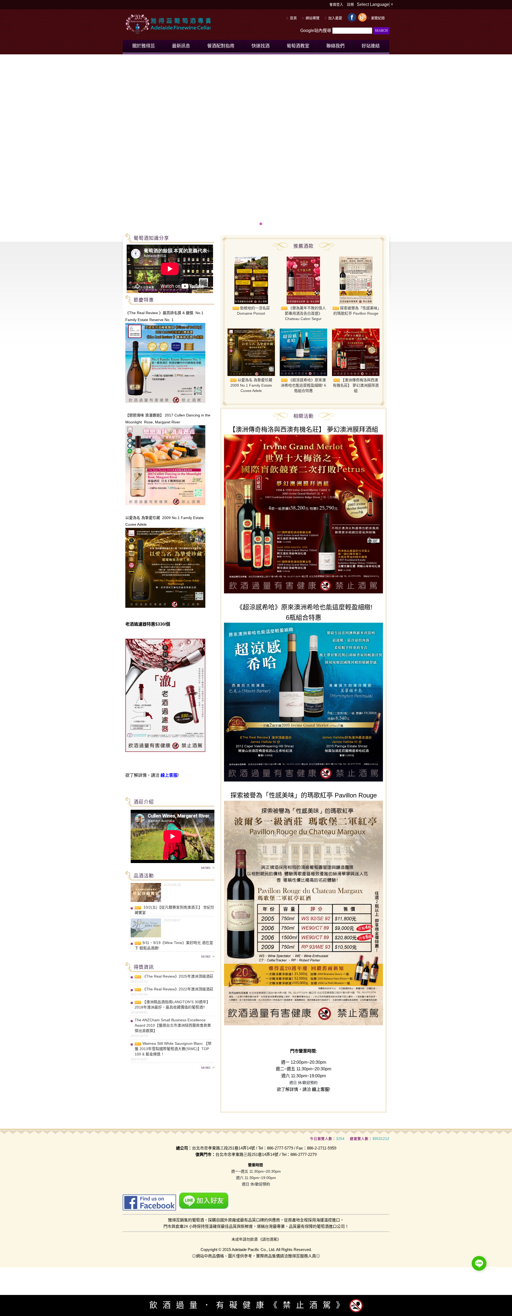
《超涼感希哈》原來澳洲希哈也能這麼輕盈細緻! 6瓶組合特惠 (303, 385)
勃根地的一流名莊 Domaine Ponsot (253, 310)
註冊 (350, 4)
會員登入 (336, 4)
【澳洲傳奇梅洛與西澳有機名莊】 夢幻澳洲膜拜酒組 (356, 385)
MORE (205, 867)
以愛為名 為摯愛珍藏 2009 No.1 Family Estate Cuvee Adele (251, 385)
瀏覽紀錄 (378, 18)
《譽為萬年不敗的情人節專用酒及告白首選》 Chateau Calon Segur (305, 313)
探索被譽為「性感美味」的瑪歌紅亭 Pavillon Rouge (356, 310)
